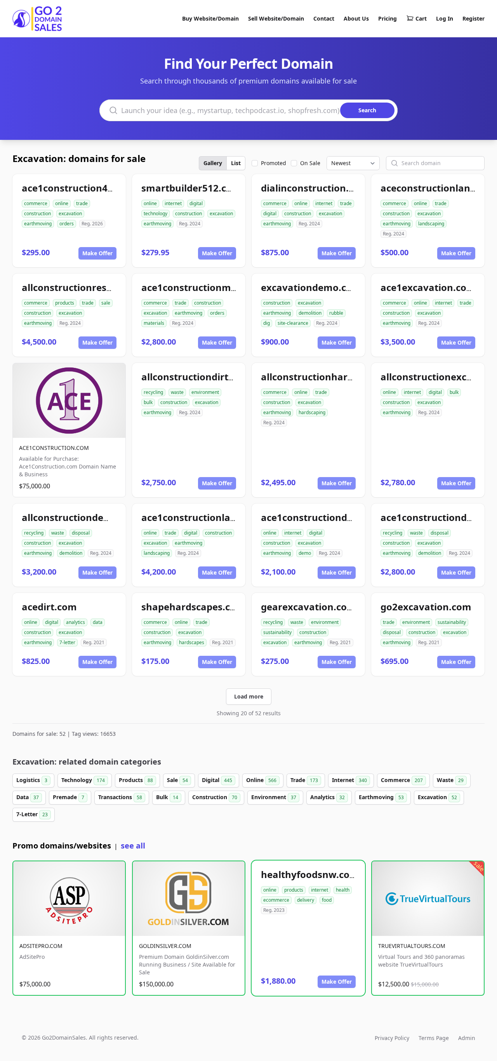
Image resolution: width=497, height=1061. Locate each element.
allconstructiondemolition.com (93, 517)
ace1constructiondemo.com (325, 517)
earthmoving (38, 223)
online (61, 203)
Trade (304, 780)
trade (82, 203)
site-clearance (293, 323)
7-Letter (32, 814)
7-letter (67, 642)
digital (196, 203)
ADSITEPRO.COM (41, 945)
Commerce (402, 780)
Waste (450, 780)
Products (136, 780)
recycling (153, 392)
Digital (217, 780)
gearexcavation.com (308, 606)
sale (105, 303)
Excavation (437, 797)
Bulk (167, 797)
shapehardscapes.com (193, 606)
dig (266, 323)
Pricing (387, 18)
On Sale (310, 163)
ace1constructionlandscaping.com (221, 517)
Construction (214, 797)
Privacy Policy (392, 1038)
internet (173, 203)
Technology (83, 780)
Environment (273, 797)
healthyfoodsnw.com (310, 874)
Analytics (327, 797)
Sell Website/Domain (276, 18)
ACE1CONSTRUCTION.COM (54, 447)
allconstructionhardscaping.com (336, 376)
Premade (68, 797)
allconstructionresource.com (88, 287)
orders (66, 223)
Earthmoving (381, 797)
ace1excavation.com (428, 287)
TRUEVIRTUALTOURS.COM (411, 945)
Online (261, 780)
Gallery (212, 163)
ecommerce (276, 900)
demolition (310, 313)
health (342, 890)
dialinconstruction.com (314, 187)
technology (155, 213)
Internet (349, 780)
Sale (177, 780)
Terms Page (434, 1038)
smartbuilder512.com (191, 187)
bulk (148, 402)
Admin (466, 1038)
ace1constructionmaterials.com (215, 287)
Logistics (31, 780)
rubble (336, 313)
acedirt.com (49, 606)
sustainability (277, 632)
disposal (81, 533)
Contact (323, 18)
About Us (356, 18)
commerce (35, 203)
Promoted (273, 163)
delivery (305, 900)
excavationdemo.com (311, 287)
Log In (444, 18)
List (236, 163)
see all (133, 845)
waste (177, 392)
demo (305, 553)
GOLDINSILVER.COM (165, 945)
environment (205, 392)
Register (473, 18)
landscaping (431, 223)
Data (27, 797)
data (98, 622)
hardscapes (191, 642)
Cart (421, 18)
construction (37, 213)
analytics (75, 622)
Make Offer (97, 253)
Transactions (120, 797)
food (327, 900)
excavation (70, 213)
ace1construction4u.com (79, 187)
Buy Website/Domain (210, 18)
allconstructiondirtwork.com (208, 376)
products (64, 303)
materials (154, 323)
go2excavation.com (426, 606)
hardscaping (312, 412)
